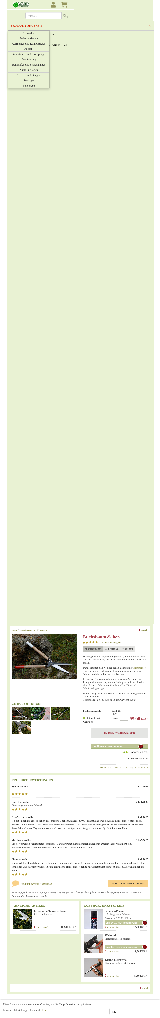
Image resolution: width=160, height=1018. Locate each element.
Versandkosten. (141, 767)
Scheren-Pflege (114, 911)
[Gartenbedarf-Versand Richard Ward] (20, 4)
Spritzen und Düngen (28, 75)
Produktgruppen (26, 25)
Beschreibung (93, 649)
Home (14, 629)
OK (114, 1011)
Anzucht (28, 49)
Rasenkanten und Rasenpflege (28, 54)
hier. (44, 1010)
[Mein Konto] (53, 7)
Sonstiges (29, 80)
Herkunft (127, 649)
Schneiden (28, 33)
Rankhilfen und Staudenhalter (28, 64)
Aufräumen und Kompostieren (28, 43)
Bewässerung (29, 59)
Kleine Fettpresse (116, 959)
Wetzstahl (111, 935)
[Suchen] (65, 16)
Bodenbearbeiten (29, 38)
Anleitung (111, 649)
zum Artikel (41, 927)
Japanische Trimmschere (50, 911)
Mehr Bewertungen (129, 883)
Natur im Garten (29, 70)
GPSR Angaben (136, 759)
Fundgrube (29, 85)
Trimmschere (140, 667)
